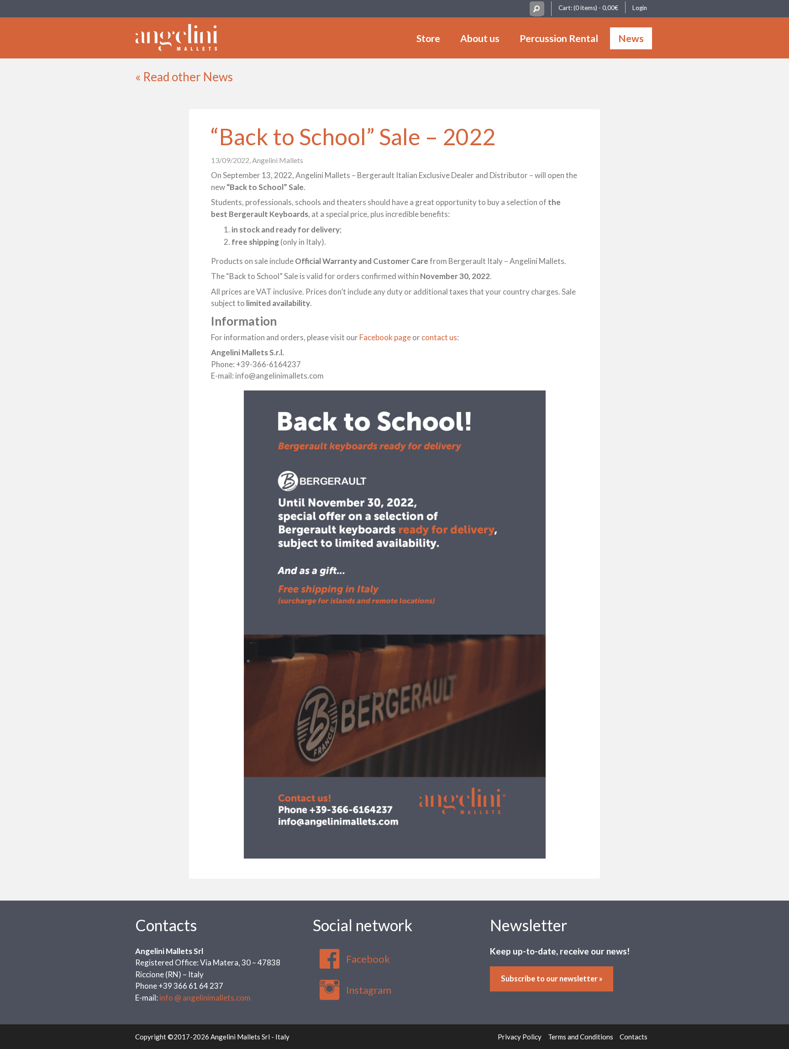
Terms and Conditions (580, 1037)
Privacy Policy (520, 1037)
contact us (439, 337)
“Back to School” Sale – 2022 (353, 136)
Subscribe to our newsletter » (552, 978)
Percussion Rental (559, 38)
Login (639, 7)
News (631, 38)
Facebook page (385, 337)
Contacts (166, 925)
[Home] (176, 36)
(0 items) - (595, 7)
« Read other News (184, 76)
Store (428, 38)
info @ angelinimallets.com (205, 997)
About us (480, 38)
